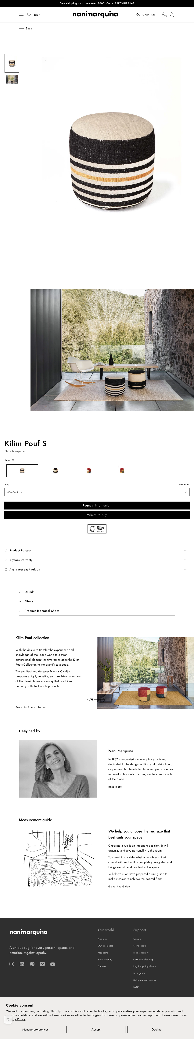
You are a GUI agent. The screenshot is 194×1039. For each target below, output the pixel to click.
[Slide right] (99, 699)
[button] (23, 15)
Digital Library (141, 952)
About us (103, 939)
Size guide (184, 484)
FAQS (136, 987)
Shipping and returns (144, 980)
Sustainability (105, 959)
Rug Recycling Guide (144, 966)
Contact (137, 939)
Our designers (105, 945)
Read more (115, 786)
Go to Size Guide (119, 886)
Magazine (103, 952)
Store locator (140, 945)
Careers (102, 966)
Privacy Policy (15, 1019)
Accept (96, 1029)
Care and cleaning (143, 959)
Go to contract (146, 14)
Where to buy (97, 515)
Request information (97, 505)
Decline (156, 1029)
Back (29, 28)
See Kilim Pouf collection (31, 707)
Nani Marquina (15, 451)
